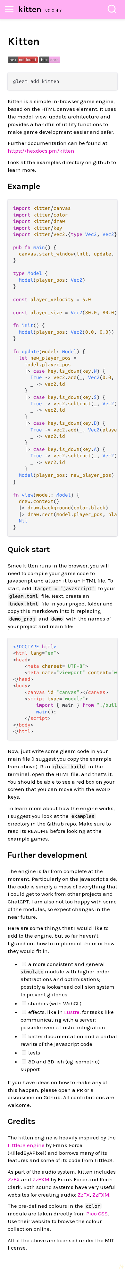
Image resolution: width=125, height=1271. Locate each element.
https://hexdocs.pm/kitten (41, 151)
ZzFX (14, 1179)
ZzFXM (40, 1179)
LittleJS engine (26, 1145)
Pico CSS (97, 1213)
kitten (29, 9)
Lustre (71, 1012)
